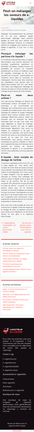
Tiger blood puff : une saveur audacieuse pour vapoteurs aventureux (13, 307)
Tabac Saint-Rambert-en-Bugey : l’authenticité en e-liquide (15, 260)
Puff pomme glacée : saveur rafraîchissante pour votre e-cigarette (25, 227)
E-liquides (6, 28)
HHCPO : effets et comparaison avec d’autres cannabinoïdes (16, 255)
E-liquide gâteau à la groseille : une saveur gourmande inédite (9, 227)
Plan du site (17, 431)
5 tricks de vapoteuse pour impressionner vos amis (12, 265)
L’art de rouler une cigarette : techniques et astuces (13, 249)
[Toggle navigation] (30, 3)
